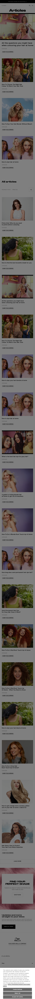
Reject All (17, 993)
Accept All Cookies (17, 996)
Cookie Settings (17, 989)
